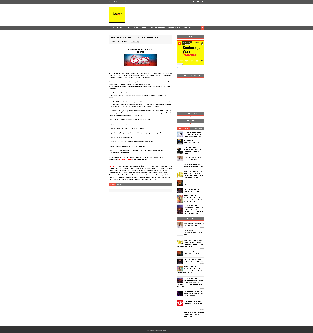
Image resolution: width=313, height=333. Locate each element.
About (124, 1)
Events (144, 28)
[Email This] (131, 42)
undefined (201, 227)
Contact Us (117, 1)
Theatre (119, 28)
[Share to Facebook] (136, 42)
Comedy (136, 28)
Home (110, 1)
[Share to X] (134, 42)
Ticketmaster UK (174, 28)
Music (112, 28)
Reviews (128, 28)
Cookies (130, 1)
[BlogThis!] (133, 42)
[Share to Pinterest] (138, 42)
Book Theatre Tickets (158, 28)
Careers (137, 1)
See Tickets (187, 28)
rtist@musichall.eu (126, 159)
